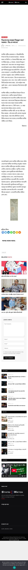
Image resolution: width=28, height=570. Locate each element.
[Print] (19, 232)
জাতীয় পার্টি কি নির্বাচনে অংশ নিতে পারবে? (9, 276)
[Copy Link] (17, 232)
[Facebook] (3, 232)
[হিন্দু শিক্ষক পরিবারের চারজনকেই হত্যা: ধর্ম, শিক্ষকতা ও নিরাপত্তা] (4, 376)
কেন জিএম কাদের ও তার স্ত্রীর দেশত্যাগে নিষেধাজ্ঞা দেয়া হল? (12, 294)
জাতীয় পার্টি (4, 252)
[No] (26, 565)
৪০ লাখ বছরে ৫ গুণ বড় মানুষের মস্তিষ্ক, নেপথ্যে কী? (17, 449)
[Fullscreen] (24, 476)
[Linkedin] (8, 232)
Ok (14, 567)
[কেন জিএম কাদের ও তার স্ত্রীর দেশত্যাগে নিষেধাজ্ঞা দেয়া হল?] (14, 285)
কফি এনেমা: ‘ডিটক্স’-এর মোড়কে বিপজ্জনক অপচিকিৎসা (17, 384)
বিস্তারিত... (3, 498)
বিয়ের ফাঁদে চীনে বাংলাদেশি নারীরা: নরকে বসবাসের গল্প (16, 405)
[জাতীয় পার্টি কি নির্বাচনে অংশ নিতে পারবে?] (14, 267)
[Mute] (22, 476)
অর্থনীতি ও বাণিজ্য (4, 37)
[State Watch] (14, 2)
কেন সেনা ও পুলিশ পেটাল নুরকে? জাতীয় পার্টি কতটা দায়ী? (11, 312)
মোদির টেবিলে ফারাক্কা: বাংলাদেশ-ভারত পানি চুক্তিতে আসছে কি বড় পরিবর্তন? (17, 399)
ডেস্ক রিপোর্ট (11, 422)
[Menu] (2, 2)
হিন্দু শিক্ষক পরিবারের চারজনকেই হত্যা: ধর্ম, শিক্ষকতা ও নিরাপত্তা (17, 377)
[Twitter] (5, 232)
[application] (14, 470)
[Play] (3, 476)
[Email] (14, 232)
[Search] (26, 2)
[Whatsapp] (11, 232)
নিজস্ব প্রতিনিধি (11, 430)
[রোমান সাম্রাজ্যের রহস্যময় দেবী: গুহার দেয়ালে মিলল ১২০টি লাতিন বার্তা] (4, 390)
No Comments (23, 45)
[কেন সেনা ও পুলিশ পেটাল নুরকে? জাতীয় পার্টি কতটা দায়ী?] (14, 303)
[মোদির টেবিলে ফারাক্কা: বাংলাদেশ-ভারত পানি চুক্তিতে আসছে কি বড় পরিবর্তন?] (4, 398)
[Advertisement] (14, 19)
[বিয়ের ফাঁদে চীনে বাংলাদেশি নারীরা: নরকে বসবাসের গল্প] (4, 405)
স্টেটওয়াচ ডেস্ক (8, 45)
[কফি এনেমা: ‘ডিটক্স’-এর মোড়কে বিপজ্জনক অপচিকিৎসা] (4, 383)
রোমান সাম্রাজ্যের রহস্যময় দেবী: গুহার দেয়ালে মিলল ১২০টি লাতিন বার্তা (16, 391)
